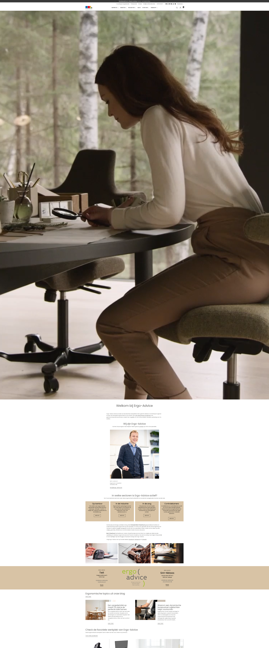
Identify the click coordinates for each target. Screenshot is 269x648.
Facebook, (131, 539)
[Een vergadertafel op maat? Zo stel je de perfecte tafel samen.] (100, 613)
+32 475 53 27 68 (167, 582)
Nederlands (180, 3)
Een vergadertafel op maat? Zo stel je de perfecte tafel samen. (117, 607)
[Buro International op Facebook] (166, 4)
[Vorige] (115, 1)
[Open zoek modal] (176, 7)
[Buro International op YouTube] (175, 4)
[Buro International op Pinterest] (171, 4)
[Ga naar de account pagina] (179, 7)
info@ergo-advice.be (102, 580)
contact (141, 426)
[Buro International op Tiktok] (173, 4)
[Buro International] (88, 7)
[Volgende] (154, 1)
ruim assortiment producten (143, 415)
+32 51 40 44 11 (102, 582)
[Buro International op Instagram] (168, 4)
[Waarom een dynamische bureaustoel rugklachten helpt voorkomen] (150, 613)
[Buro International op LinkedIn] (169, 4)
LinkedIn (144, 539)
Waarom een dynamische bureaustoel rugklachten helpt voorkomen (169, 607)
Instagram (137, 539)
